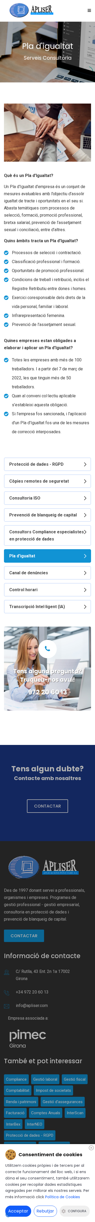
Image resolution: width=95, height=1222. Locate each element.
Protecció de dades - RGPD (36, 464)
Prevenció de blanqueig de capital (43, 514)
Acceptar (18, 1211)
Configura (77, 1211)
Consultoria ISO (24, 498)
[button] (89, 11)
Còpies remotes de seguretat (39, 481)
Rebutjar (45, 1211)
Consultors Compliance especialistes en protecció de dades (46, 535)
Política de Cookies (62, 1197)
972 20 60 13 (47, 692)
